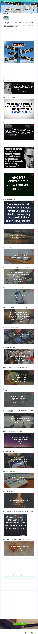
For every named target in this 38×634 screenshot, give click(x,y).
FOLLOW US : (28, 630)
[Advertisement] (19, 34)
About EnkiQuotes (13, 630)
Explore (17, 1)
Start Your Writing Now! (19, 623)
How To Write (20, 630)
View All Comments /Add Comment (18, 575)
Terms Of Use (6, 630)
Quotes (5, 13)
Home (1, 630)
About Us (13, 1)
